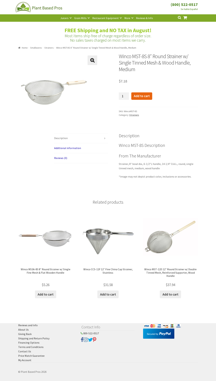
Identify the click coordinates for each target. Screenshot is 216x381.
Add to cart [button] (45, 294)
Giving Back (25, 334)
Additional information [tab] (67, 148)
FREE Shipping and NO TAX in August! (108, 30)
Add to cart (142, 96)
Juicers (64, 18)
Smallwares (36, 47)
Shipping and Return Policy (33, 338)
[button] (92, 60)
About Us (23, 329)
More (127, 18)
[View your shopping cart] (187, 17)
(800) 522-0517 (184, 4)
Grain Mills (80, 18)
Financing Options (28, 342)
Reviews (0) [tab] (60, 158)
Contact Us (24, 351)
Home (25, 47)
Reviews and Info (28, 325)
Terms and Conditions (31, 347)
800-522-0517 (91, 333)
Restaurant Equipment (105, 18)
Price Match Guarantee (31, 355)
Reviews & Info (144, 18)
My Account (24, 360)
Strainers (49, 47)
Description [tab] (61, 138)
